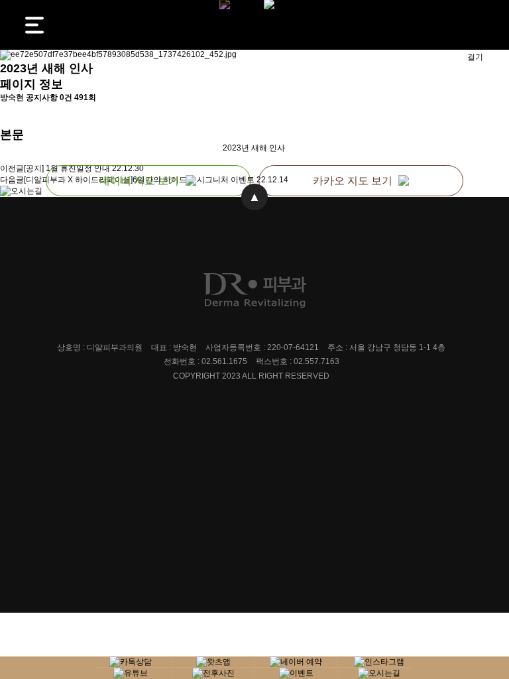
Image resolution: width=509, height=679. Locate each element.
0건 (66, 97)
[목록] (6, 115)
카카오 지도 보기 (352, 180)
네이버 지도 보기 (139, 180)
